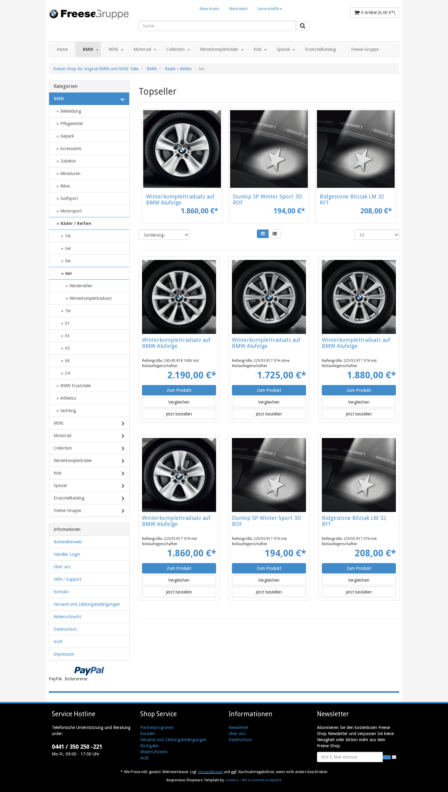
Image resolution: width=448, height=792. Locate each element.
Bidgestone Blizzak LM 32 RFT (352, 199)
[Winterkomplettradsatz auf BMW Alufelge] (182, 149)
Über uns (62, 566)
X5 (67, 348)
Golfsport (69, 198)
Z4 (67, 373)
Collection (175, 49)
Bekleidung (70, 111)
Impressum (64, 654)
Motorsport (71, 211)
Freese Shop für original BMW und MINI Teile (95, 68)
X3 (67, 335)
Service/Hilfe (268, 8)
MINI (113, 49)
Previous (143, 167)
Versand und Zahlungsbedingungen (87, 604)
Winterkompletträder (219, 49)
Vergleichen (179, 402)
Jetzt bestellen (179, 414)
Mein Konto (209, 8)
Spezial (283, 49)
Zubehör (68, 161)
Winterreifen (80, 285)
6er (68, 273)
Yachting (68, 410)
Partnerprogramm (156, 727)
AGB (58, 641)
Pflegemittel (71, 123)
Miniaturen (70, 173)
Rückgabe (149, 745)
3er (68, 248)
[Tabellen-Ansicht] (263, 234)
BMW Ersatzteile (75, 385)
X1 (67, 323)
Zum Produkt (179, 390)
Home (62, 49)
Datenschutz (65, 629)
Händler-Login (67, 554)
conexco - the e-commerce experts (253, 780)
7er (68, 310)
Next (394, 167)
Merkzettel (238, 8)
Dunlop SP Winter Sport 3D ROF (267, 199)
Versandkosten (210, 772)
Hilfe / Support (67, 579)
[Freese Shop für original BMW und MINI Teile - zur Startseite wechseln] (89, 15)
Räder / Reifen (178, 68)
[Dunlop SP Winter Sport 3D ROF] (269, 149)
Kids (257, 49)
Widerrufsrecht (67, 616)
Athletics (68, 398)
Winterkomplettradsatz (90, 298)
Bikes (65, 186)
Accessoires (70, 148)
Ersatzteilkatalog (320, 49)
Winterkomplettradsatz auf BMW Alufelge (180, 199)
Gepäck (67, 136)
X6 (67, 360)
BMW (88, 49)
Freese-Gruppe (365, 49)
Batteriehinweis (68, 541)
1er (68, 235)
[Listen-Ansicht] (274, 234)
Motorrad (142, 49)
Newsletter (238, 727)
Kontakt (61, 591)
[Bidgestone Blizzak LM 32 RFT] (356, 149)
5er (68, 260)
